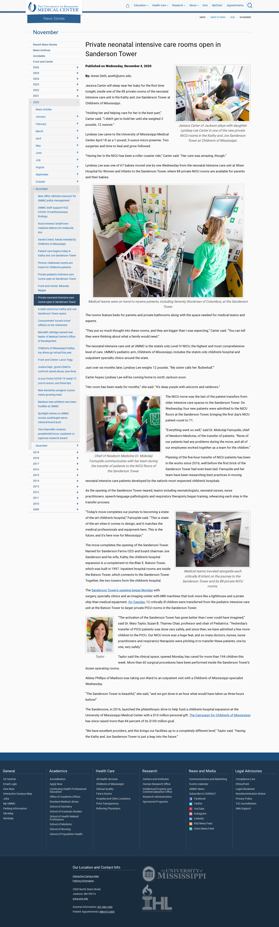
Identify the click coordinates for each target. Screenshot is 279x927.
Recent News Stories (45, 44)
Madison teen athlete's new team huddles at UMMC (57, 404)
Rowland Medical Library (64, 801)
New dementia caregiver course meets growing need (56, 392)
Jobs (6, 798)
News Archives (41, 50)
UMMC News (196, 789)
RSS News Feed (202, 823)
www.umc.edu (80, 898)
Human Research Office (156, 784)
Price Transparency (107, 803)
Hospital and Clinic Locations (113, 798)
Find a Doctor (104, 793)
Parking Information (15, 808)
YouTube (198, 808)
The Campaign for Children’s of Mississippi (220, 715)
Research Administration (157, 796)
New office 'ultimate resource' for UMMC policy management (57, 198)
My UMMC (9, 803)
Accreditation (57, 779)
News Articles (44, 109)
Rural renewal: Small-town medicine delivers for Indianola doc (55, 228)
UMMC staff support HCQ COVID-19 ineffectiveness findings (53, 212)
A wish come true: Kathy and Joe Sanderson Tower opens (57, 311)
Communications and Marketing (208, 779)
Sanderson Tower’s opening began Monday (122, 590)
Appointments (235, 5)
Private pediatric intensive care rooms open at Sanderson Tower (57, 276)
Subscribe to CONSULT (202, 793)
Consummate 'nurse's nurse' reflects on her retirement (54, 323)
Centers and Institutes (156, 779)
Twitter (197, 803)
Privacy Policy (244, 798)
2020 (232, 17)
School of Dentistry (61, 806)
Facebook (199, 798)
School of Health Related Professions (64, 818)
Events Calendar (198, 784)
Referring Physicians (108, 808)
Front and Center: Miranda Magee (53, 288)
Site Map (8, 813)
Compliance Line (245, 779)
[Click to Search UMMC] (250, 5)
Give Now (8, 789)
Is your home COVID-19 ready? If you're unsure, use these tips (57, 381)
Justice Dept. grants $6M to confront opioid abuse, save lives (57, 369)
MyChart (217, 5)
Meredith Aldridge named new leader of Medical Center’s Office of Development (56, 337)
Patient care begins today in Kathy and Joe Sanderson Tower (57, 253)
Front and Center (43, 61)
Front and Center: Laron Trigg (55, 359)
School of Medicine (61, 824)
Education (140, 5)
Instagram (199, 813)
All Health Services (107, 779)
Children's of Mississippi (110, 784)
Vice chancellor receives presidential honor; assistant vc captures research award (56, 434)
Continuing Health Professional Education (68, 791)
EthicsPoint (242, 784)
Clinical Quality (104, 789)
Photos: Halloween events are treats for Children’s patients (55, 265)
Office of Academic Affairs (65, 796)
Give (205, 5)
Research (177, 5)
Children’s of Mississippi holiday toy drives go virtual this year (56, 350)
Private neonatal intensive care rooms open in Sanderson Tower (57, 300)
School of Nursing (60, 829)
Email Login (10, 784)
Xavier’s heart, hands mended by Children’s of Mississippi (57, 242)
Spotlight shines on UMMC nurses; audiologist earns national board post (53, 418)
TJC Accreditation (246, 803)
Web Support (243, 808)
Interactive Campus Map (17, 793)
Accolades (39, 56)
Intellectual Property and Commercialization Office (157, 791)
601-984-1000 (105, 907)
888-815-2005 (107, 911)
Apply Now (56, 784)
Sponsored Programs (155, 801)
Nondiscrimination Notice (251, 793)
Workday (8, 818)
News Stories (54, 18)
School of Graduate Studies (66, 811)
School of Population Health (66, 834)
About (192, 5)
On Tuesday (136, 602)
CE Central (9, 779)
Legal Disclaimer (245, 789)
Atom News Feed (203, 828)
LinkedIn (198, 818)
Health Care (159, 5)
